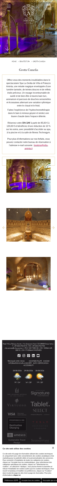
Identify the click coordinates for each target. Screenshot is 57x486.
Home (14, 61)
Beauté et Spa (25, 61)
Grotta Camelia (39, 61)
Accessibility (28, 365)
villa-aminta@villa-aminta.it (14, 348)
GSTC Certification (41, 363)
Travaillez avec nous (16, 361)
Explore (7, 53)
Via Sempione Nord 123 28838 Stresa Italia (38, 344)
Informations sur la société (20, 363)
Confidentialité (35, 361)
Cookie (46, 361)
